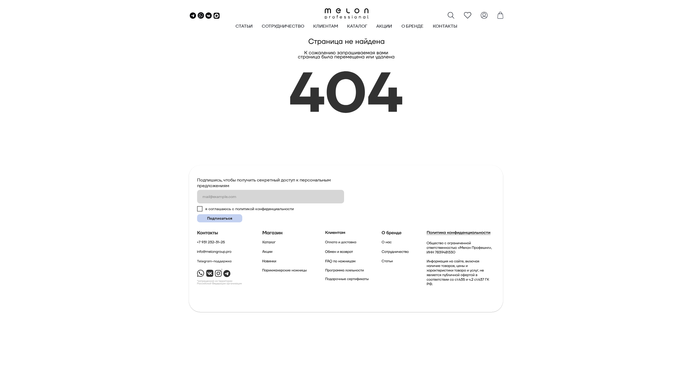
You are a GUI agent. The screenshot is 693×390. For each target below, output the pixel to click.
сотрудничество (283, 26)
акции (384, 26)
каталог (357, 26)
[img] (346, 13)
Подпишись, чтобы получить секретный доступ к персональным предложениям (264, 182)
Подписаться (219, 218)
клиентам (325, 26)
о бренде (412, 26)
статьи (244, 26)
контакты (445, 26)
